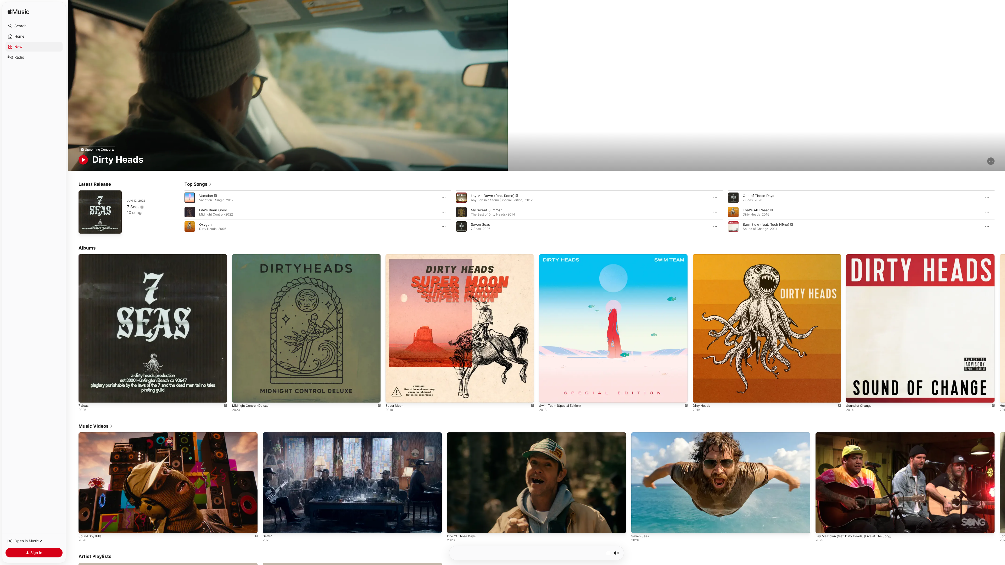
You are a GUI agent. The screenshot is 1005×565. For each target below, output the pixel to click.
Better (267, 536)
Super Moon (396, 256)
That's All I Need (756, 210)
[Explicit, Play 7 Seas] (85, 227)
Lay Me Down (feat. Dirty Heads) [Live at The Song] (853, 536)
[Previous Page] (179, 212)
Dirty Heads (702, 256)
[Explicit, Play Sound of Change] (853, 396)
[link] (198, 184)
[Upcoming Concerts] (97, 149)
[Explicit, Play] (190, 198)
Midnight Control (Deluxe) (253, 256)
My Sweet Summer (486, 210)
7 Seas (133, 206)
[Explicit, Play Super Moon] (392, 396)
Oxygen (205, 224)
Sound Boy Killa (90, 536)
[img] (18, 12)
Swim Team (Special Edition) (562, 256)
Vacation (206, 196)
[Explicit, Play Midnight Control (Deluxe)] (239, 396)
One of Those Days (758, 196)
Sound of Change (860, 256)
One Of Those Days (461, 536)
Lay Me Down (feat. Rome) (493, 196)
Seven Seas (480, 224)
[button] (34, 25)
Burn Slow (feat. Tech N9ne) (766, 224)
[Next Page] (999, 212)
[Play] (83, 160)
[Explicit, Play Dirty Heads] (699, 396)
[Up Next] (608, 553)
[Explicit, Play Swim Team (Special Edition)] (546, 396)
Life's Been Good (213, 210)
